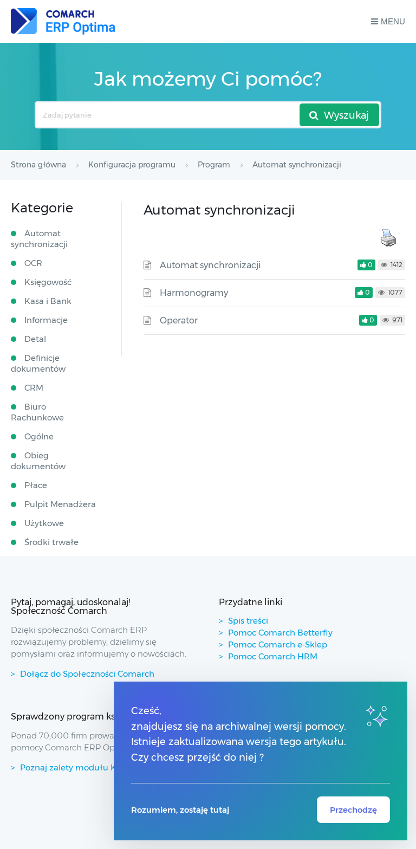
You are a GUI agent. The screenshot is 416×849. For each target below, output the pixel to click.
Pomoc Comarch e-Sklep (277, 644)
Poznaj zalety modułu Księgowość (89, 767)
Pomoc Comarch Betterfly (280, 632)
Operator (179, 320)
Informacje (46, 320)
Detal (35, 339)
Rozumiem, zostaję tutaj (180, 810)
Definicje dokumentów (38, 363)
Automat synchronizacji (210, 265)
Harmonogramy (194, 293)
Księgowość (48, 282)
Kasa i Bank (48, 301)
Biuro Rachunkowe (37, 412)
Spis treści (248, 620)
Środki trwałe (51, 542)
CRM (33, 388)
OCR (33, 263)
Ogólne (39, 436)
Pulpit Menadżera (60, 504)
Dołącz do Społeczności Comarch (87, 674)
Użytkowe (44, 523)
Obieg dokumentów (38, 460)
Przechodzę (353, 810)
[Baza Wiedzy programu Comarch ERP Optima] (63, 21)
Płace (35, 485)
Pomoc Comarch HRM (272, 656)
